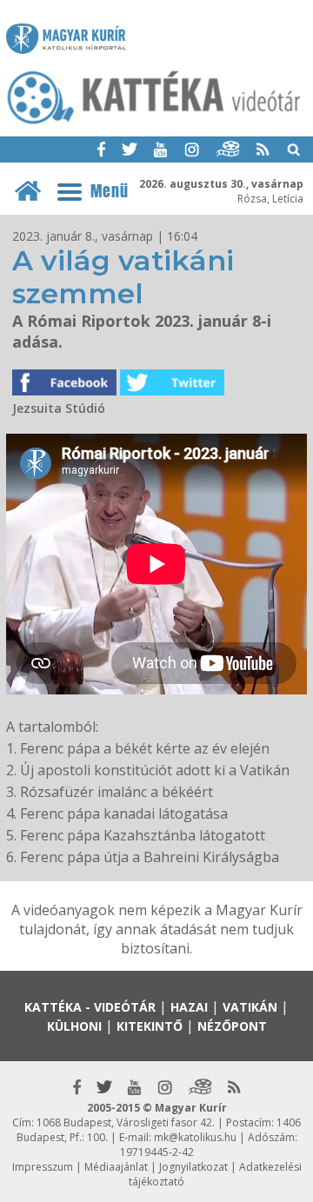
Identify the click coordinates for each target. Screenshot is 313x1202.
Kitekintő (150, 1026)
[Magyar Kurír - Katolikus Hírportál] (154, 122)
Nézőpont (232, 1026)
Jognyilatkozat (193, 1166)
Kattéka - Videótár (90, 1007)
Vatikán (250, 1007)
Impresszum (42, 1166)
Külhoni (74, 1026)
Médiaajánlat (116, 1166)
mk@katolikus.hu (195, 1137)
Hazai (189, 1007)
